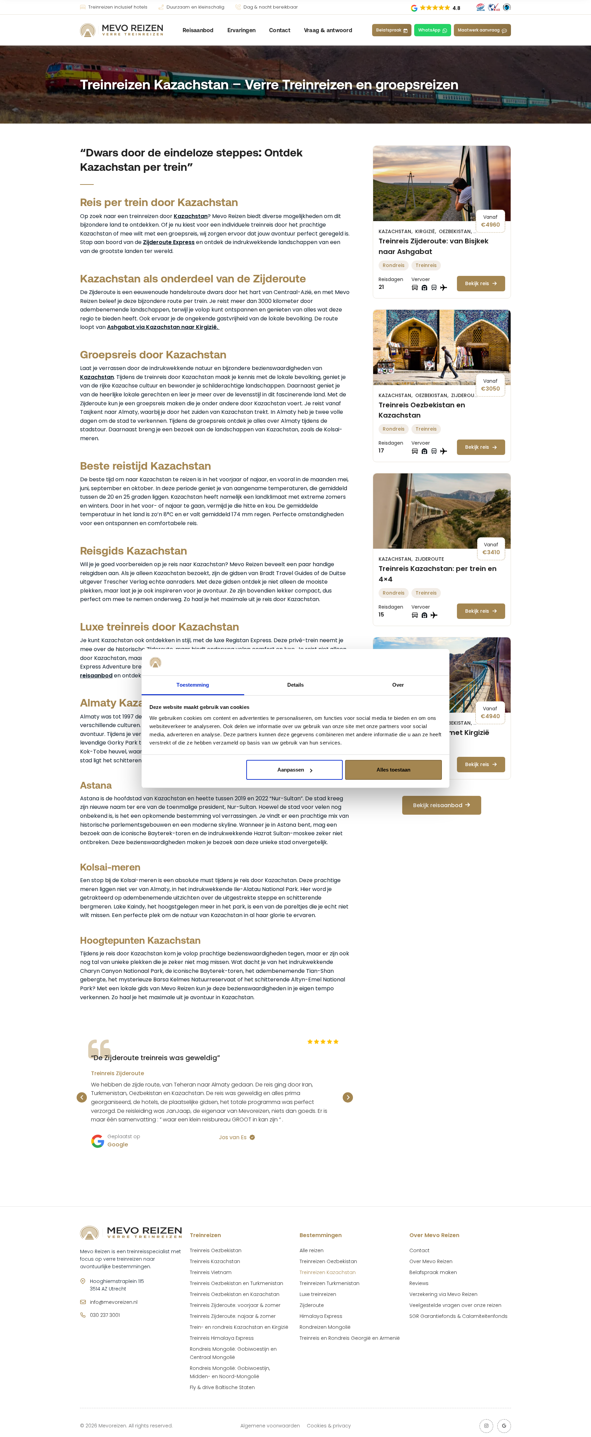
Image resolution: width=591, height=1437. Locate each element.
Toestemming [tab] (192, 685)
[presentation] (82, 1097)
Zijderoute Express (169, 242)
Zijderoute (465, 395)
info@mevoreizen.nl (113, 1302)
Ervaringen (241, 30)
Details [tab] (295, 685)
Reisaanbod (198, 30)
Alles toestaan (393, 770)
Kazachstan (191, 216)
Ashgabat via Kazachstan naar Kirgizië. (163, 327)
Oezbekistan (455, 231)
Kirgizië (425, 231)
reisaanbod (96, 675)
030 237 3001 (105, 1315)
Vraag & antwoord (328, 30)
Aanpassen (290, 770)
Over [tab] (398, 685)
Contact (279, 30)
